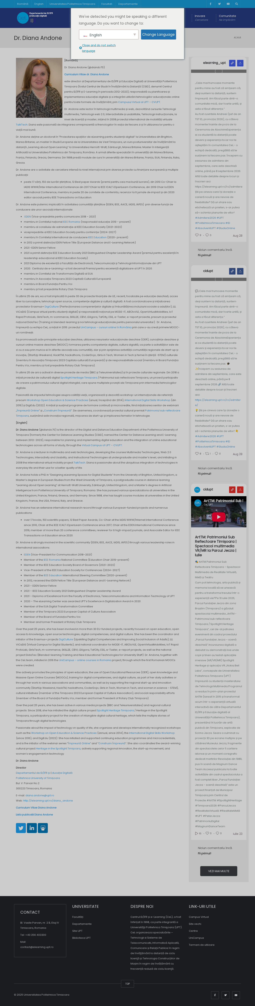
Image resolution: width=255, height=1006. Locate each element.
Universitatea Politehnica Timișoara (72, 4)
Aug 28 (237, 235)
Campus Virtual (199, 917)
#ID (227, 223)
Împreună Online (28, 410)
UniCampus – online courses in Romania (85, 660)
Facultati (106, 4)
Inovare (201, 18)
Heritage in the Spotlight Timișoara (58, 748)
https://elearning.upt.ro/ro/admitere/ (218, 402)
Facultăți (77, 917)
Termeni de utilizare (202, 945)
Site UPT (77, 931)
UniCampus (196, 938)
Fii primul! (204, 255)
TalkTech (21, 124)
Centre (193, 931)
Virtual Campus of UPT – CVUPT (102, 445)
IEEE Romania (71, 222)
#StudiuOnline (225, 228)
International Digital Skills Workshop (152, 733)
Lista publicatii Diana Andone (34, 814)
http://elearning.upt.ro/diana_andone (48, 800)
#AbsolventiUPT (205, 228)
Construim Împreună (57, 410)
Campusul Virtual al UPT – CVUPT (139, 102)
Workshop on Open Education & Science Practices (64, 733)
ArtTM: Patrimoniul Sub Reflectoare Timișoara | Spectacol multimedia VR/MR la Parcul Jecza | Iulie (215, 546)
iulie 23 (237, 833)
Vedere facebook (232, 271)
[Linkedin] (32, 828)
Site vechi (195, 924)
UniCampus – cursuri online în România (106, 327)
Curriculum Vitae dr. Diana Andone (86, 74)
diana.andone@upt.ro (40, 795)
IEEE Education (97, 237)
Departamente (128, 4)
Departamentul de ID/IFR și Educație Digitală (44, 773)
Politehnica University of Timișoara (38, 778)
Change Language (158, 34)
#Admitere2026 (205, 218)
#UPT (220, 218)
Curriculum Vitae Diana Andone (36, 807)
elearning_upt (214, 63)
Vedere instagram (232, 63)
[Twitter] (21, 828)
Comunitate (227, 18)
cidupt (208, 271)
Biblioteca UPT (81, 938)
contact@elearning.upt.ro (37, 947)
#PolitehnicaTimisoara (210, 223)
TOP (127, 983)
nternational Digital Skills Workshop (147, 400)
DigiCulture (52, 306)
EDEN (28, 216)
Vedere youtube (232, 489)
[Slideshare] (43, 828)
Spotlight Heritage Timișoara (78, 377)
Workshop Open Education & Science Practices (57, 400)
